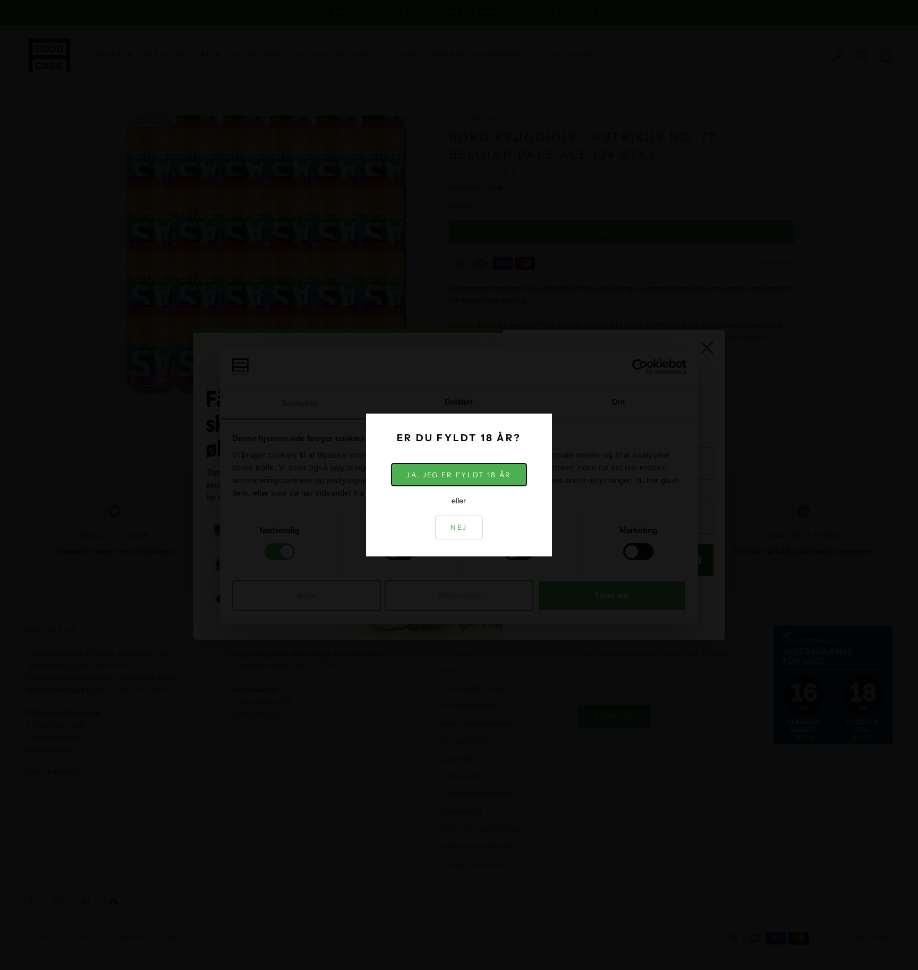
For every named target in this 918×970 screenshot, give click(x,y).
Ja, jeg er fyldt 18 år (458, 474)
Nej (458, 527)
